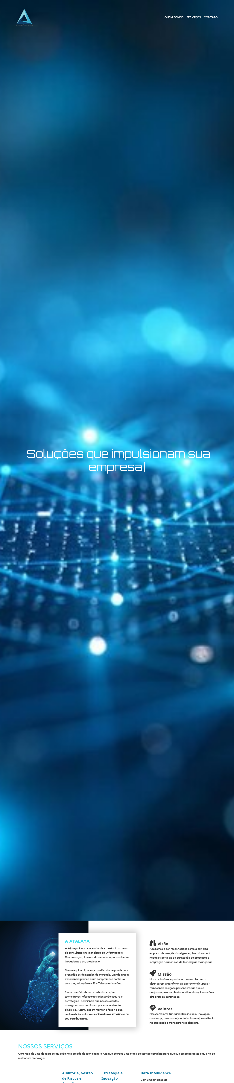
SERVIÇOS (193, 17)
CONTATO (211, 17)
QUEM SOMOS (174, 17)
